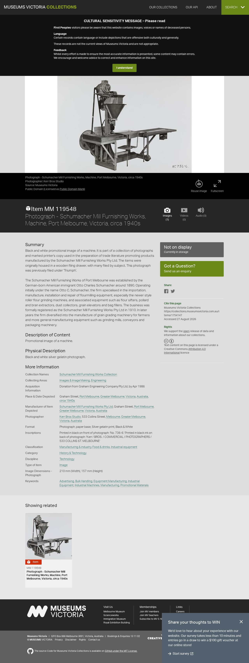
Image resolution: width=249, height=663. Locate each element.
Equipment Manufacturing (110, 481)
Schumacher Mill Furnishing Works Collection (88, 374)
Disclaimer (70, 640)
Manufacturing (110, 485)
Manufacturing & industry (75, 447)
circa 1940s (67, 400)
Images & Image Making (75, 380)
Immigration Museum (114, 619)
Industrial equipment (124, 447)
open (186, 331)
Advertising (67, 481)
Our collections (163, 7)
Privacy (59, 640)
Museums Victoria (40, 7)
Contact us (94, 640)
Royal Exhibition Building (116, 622)
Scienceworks (111, 615)
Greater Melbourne (112, 396)
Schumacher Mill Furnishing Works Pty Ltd (86, 406)
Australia (142, 396)
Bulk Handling (83, 481)
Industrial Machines (87, 485)
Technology (67, 459)
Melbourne (113, 416)
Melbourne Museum (114, 611)
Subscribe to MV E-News (153, 619)
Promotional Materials (134, 485)
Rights (82, 640)
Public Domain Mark (72, 189)
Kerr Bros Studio (70, 416)
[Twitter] (172, 292)
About (211, 7)
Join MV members (149, 611)
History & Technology (73, 453)
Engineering (98, 380)
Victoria (131, 396)
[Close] (241, 622)
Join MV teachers (149, 615)
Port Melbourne (89, 396)
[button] (235, 7)
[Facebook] (166, 292)
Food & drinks (101, 447)
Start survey (181, 653)
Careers (180, 611)
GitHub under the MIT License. (121, 651)
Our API (192, 7)
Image (64, 465)
